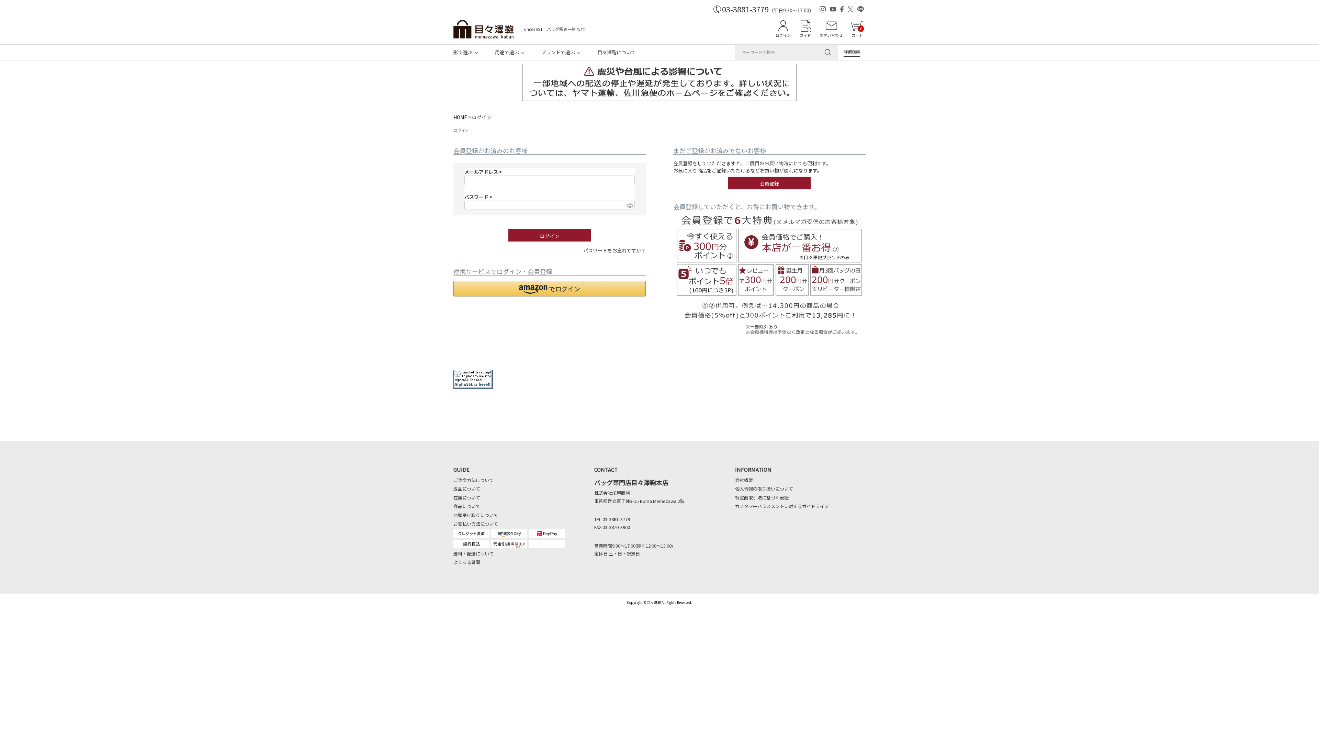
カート (857, 32)
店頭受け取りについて (475, 515)
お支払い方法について (475, 523)
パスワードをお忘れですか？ (614, 250)
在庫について (466, 497)
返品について (466, 488)
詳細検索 (852, 51)
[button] (549, 288)
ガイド (805, 35)
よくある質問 (466, 562)
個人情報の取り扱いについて (764, 488)
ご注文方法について (473, 480)
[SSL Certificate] (473, 385)
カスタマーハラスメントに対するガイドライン (782, 506)
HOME (460, 117)
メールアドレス (484, 171)
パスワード (479, 196)
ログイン (783, 35)
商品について (466, 506)
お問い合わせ (831, 35)
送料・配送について (473, 553)
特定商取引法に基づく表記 (762, 497)
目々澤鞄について (616, 52)
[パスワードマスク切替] (629, 205)
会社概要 (744, 480)
